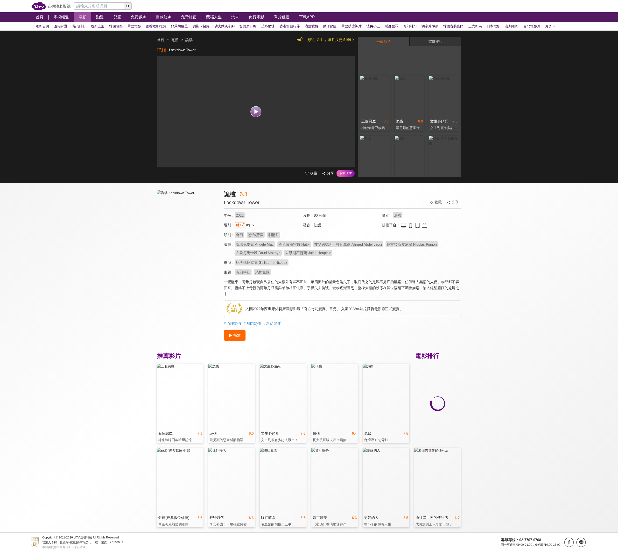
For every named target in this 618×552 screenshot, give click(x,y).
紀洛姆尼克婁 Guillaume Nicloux (261, 262)
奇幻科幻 (243, 272)
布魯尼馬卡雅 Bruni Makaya (258, 253)
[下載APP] (346, 173)
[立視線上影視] (51, 6)
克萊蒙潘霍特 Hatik (294, 244)
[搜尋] (128, 6)
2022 (240, 215)
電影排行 (435, 41)
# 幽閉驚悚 (252, 324)
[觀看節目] (255, 111)
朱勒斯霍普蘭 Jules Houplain (308, 253)
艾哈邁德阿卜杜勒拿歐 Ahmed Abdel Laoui (348, 244)
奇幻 (239, 235)
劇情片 (273, 235)
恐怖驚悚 (262, 272)
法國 (397, 215)
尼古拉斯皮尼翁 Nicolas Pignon (412, 244)
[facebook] (569, 542)
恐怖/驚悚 (255, 235)
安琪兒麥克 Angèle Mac (255, 244)
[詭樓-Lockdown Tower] (187, 233)
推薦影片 (383, 41)
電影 (174, 40)
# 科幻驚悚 (272, 324)
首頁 (160, 40)
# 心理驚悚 (232, 324)
